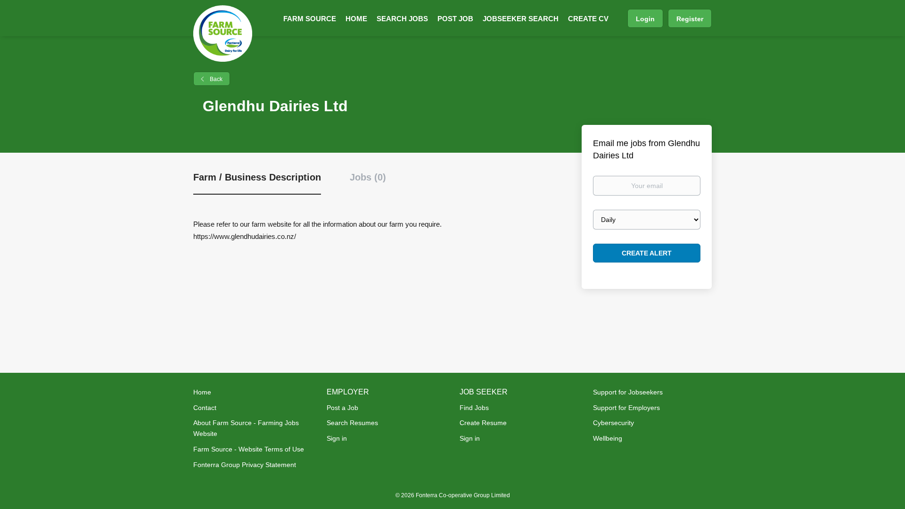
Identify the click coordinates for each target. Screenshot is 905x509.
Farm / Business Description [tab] (257, 177)
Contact (204, 407)
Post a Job (342, 407)
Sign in (337, 438)
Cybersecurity (613, 423)
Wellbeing (607, 438)
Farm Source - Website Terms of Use (248, 449)
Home (202, 392)
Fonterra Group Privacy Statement (244, 464)
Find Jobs (474, 407)
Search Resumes (352, 423)
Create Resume (483, 423)
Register (689, 19)
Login (645, 19)
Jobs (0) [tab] (368, 177)
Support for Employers (626, 407)
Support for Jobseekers (628, 392)
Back (215, 79)
